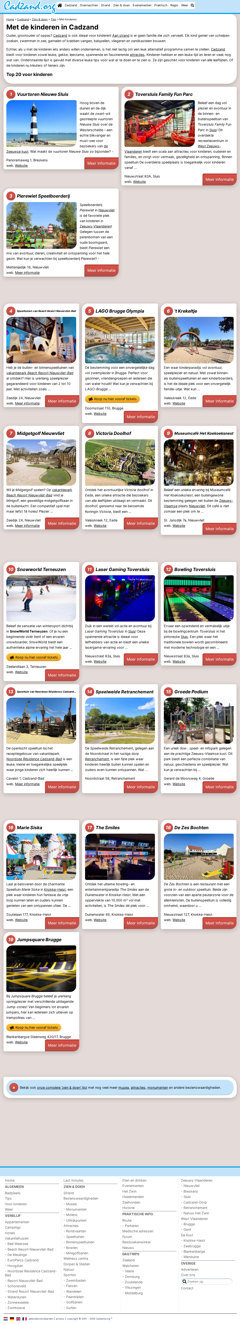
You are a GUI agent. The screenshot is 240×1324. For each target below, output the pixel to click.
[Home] (59, 5)
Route (126, 1220)
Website (21, 165)
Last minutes (74, 1180)
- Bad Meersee (16, 1244)
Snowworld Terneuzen (37, 569)
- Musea (70, 1204)
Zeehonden (131, 1202)
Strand (105, 5)
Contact (187, 1288)
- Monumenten (75, 1209)
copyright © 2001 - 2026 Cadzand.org (88, 1318)
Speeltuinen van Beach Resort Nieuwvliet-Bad (42, 311)
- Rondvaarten (75, 1231)
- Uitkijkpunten (75, 1220)
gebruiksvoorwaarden (41, 1318)
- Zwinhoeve (15, 1308)
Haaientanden (133, 1197)
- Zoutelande (132, 1282)
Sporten (70, 1275)
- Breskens (189, 1191)
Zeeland (128, 1260)
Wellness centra (76, 1258)
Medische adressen (137, 1231)
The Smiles (103, 827)
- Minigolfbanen (76, 1253)
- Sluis (186, 1197)
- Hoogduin (14, 1266)
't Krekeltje (182, 311)
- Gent (186, 1229)
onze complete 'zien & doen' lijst (62, 1087)
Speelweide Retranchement (120, 692)
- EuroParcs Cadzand (22, 1260)
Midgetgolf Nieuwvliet (37, 433)
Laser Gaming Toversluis (118, 569)
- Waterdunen (15, 1297)
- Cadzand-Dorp (194, 1202)
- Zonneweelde (17, 1302)
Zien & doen (121, 5)
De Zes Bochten (187, 827)
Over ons (188, 1275)
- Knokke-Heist (193, 1240)
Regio (174, 5)
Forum (127, 1237)
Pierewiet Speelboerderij (39, 196)
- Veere (128, 1271)
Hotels (10, 1233)
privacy (60, 1318)
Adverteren (189, 1269)
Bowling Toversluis (191, 569)
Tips (8, 1198)
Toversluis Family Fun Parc (160, 94)
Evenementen (142, 5)
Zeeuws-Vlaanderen (95, 226)
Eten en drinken (134, 1180)
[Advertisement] (120, 289)
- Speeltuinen (74, 1237)
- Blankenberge (193, 1251)
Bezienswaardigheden (81, 1198)
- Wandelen (72, 1291)
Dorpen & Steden (77, 1264)
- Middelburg (132, 1293)
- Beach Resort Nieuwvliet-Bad (29, 1249)
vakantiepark (39, 373)
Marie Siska (25, 827)
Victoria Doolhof (109, 433)
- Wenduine (190, 1257)
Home (10, 1180)
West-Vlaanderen (194, 1219)
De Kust (187, 1235)
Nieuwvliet (106, 210)
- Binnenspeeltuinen (79, 1242)
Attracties (71, 1226)
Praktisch (161, 5)
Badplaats (13, 1193)
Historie (128, 1208)
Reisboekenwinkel (136, 1242)
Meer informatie (101, 163)
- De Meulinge (16, 1255)
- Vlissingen (131, 1287)
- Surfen (70, 1308)
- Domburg (131, 1277)
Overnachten (89, 5)
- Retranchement (194, 1208)
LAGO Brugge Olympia (116, 311)
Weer (184, 5)
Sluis (213, 130)
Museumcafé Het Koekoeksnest (200, 433)
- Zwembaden (75, 1280)
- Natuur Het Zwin (195, 1213)
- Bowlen (71, 1248)
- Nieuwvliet (190, 1186)
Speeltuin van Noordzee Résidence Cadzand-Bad (42, 692)
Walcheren (130, 1266)
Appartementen (17, 1222)
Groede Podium (187, 692)
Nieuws (128, 1248)
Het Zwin (129, 1191)
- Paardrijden (74, 1297)
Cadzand (71, 5)
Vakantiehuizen (17, 1238)
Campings (13, 1227)
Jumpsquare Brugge (34, 939)
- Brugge (188, 1224)
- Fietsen (70, 1286)
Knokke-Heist (55, 889)
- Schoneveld (15, 1286)
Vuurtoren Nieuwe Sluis (39, 94)
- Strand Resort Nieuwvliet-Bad (29, 1291)
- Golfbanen (73, 1302)
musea (123, 1087)
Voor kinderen (16, 1204)
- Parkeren (130, 1226)
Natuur (69, 1269)
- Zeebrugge (191, 1246)
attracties (137, 55)
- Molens (71, 1215)
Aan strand (120, 35)
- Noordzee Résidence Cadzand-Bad (31, 1273)
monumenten (157, 1087)
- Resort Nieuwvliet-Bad (24, 1281)
